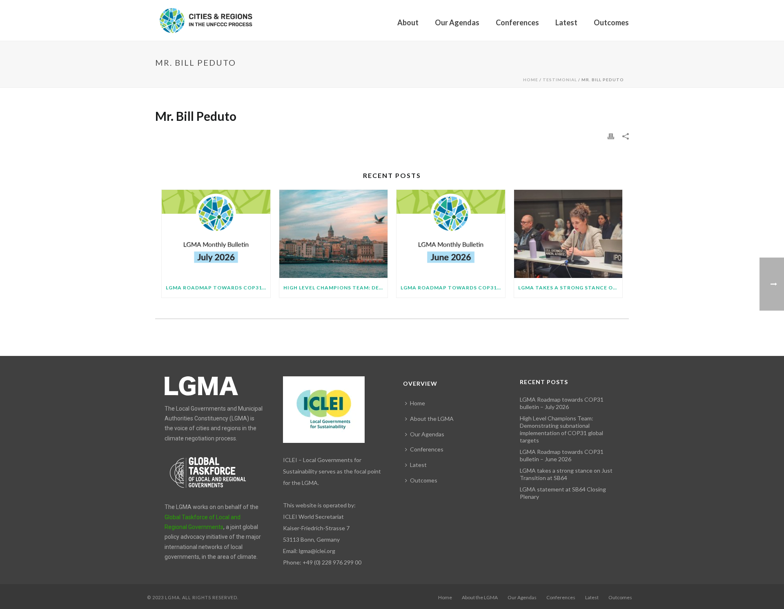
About (408, 22)
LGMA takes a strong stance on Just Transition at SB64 (570, 287)
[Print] (611, 135)
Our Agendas (457, 22)
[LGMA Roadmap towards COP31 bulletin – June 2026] (450, 234)
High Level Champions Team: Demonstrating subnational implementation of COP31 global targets (335, 287)
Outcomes (611, 22)
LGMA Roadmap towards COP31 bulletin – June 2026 (453, 287)
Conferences (517, 22)
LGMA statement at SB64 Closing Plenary (563, 493)
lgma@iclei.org (317, 550)
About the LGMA (432, 418)
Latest (566, 22)
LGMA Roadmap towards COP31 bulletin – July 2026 (218, 287)
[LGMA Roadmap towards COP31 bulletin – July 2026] (216, 234)
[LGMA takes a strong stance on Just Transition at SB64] (568, 234)
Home (530, 79)
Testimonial (560, 79)
